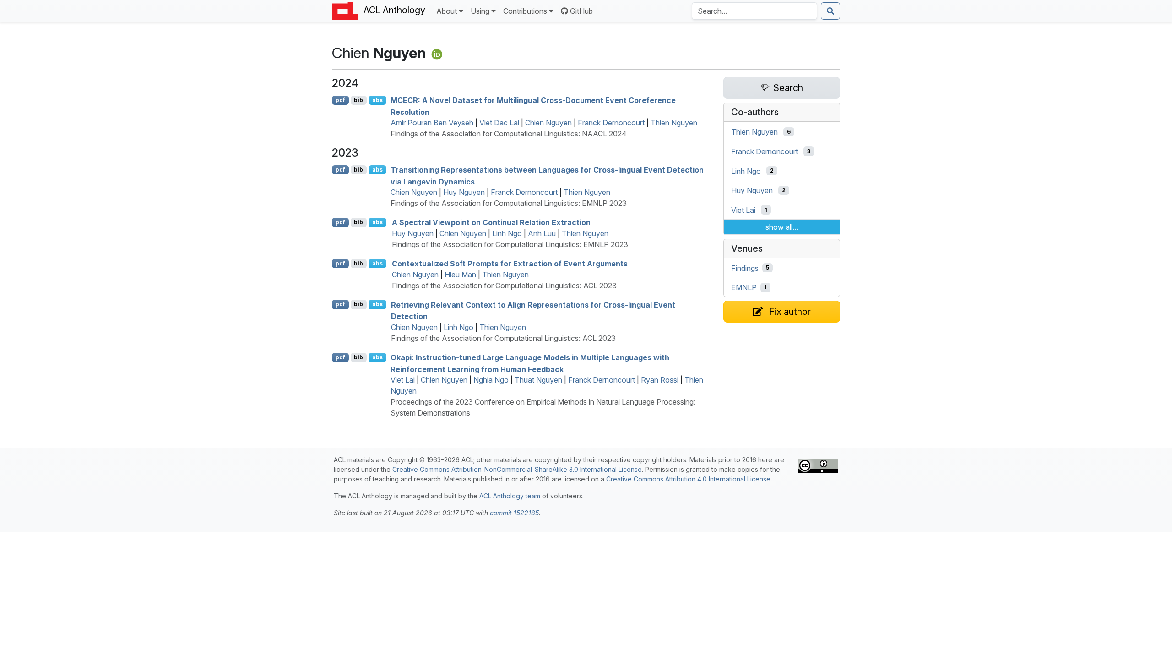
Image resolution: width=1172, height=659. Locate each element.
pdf (340, 100)
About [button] (446, 11)
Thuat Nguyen (538, 379)
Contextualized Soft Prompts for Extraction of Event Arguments (510, 263)
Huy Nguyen (464, 192)
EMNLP (744, 287)
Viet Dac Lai (499, 122)
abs (377, 100)
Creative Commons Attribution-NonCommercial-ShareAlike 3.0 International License (517, 469)
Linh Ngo (507, 233)
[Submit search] (830, 11)
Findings (745, 267)
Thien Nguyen (674, 122)
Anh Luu (542, 233)
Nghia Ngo (491, 379)
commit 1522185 (514, 513)
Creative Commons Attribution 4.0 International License (688, 479)
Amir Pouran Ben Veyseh (432, 122)
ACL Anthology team (509, 496)
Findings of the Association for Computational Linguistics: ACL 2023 (504, 285)
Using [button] (480, 11)
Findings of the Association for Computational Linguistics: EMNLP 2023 (509, 203)
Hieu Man (460, 274)
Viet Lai (403, 379)
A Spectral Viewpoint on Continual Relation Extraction (491, 222)
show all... (781, 227)
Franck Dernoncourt (611, 122)
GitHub (581, 11)
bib (358, 100)
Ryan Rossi (659, 379)
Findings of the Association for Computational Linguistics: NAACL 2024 (509, 133)
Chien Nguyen (548, 122)
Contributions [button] (525, 11)
